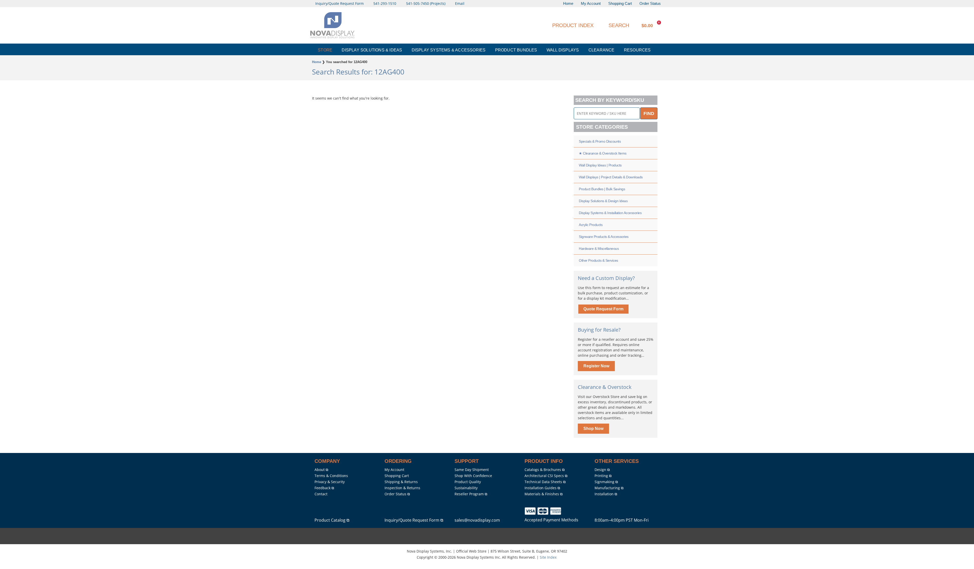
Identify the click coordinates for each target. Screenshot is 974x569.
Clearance (601, 50)
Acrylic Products (590, 225)
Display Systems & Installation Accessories (610, 213)
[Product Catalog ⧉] (319, 511)
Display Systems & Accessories (449, 50)
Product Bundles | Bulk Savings (602, 189)
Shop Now (593, 428)
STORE (325, 50)
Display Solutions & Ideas (372, 50)
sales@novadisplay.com (477, 520)
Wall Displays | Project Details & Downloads (611, 177)
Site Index (548, 557)
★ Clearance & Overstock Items (603, 153)
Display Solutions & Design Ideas (603, 201)
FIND (648, 113)
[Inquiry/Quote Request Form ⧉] (389, 511)
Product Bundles (516, 50)
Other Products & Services (598, 260)
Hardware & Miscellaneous (599, 248)
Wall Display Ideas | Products (600, 165)
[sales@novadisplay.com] (459, 511)
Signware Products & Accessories (604, 237)
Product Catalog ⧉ (332, 520)
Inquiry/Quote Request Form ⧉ (414, 520)
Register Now (596, 366)
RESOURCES (637, 50)
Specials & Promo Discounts (600, 141)
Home (316, 62)
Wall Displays (563, 50)
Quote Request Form (603, 309)
